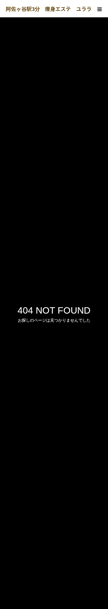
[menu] (99, 8)
